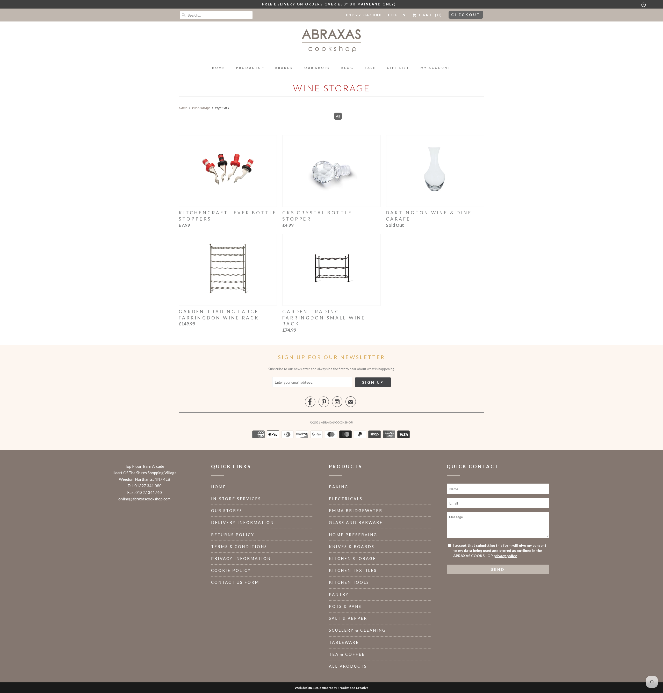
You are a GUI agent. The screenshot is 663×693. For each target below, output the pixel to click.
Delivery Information (242, 522)
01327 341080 (364, 15)
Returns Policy (232, 534)
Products (248, 67)
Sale (370, 67)
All (338, 116)
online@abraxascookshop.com (144, 499)
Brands (284, 67)
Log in (397, 15)
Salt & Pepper (348, 618)
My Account (436, 67)
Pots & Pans (345, 606)
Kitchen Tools (349, 582)
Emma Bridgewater (356, 510)
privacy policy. (505, 555)
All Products (348, 666)
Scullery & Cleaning (357, 630)
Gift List (398, 67)
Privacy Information (241, 558)
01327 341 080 (148, 485)
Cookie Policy (231, 570)
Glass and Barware (356, 522)
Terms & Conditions (239, 546)
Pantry (339, 594)
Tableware (344, 642)
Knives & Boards (351, 546)
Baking (338, 486)
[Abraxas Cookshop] (331, 41)
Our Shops (317, 67)
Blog (347, 67)
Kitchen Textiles (353, 570)
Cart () (430, 15)
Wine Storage (331, 88)
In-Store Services (236, 498)
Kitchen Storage (352, 558)
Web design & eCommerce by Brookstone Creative (331, 688)
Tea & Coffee (347, 654)
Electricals (346, 498)
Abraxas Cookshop (336, 422)
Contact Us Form (235, 582)
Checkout (465, 14)
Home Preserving (353, 534)
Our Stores (226, 510)
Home (218, 67)
